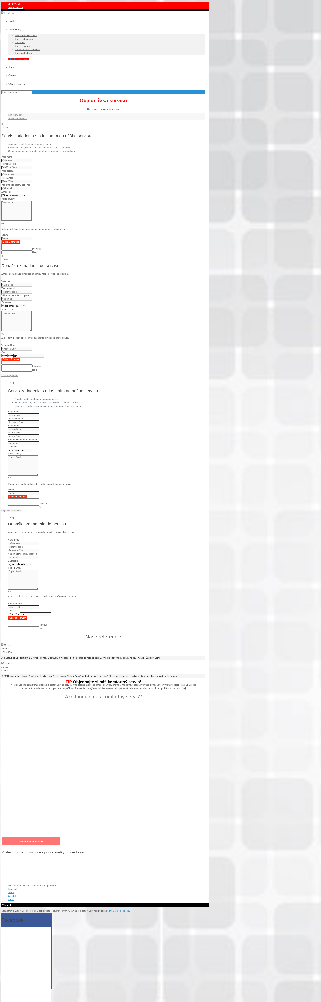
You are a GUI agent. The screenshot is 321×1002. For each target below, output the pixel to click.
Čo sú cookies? (122, 911)
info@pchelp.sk (15, 7)
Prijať (111, 911)
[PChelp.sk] (7, 13)
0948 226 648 (14, 4)
